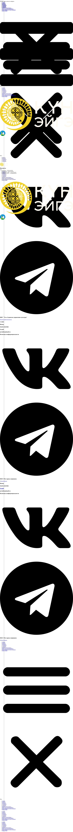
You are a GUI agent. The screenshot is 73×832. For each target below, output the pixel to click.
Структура (4, 176)
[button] (36, 49)
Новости (3, 172)
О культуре (4, 175)
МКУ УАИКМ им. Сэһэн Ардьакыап (9, 179)
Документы (4, 174)
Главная (3, 171)
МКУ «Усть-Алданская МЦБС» (8, 178)
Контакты (4, 173)
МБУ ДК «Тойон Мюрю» (6, 177)
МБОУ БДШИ (4, 180)
